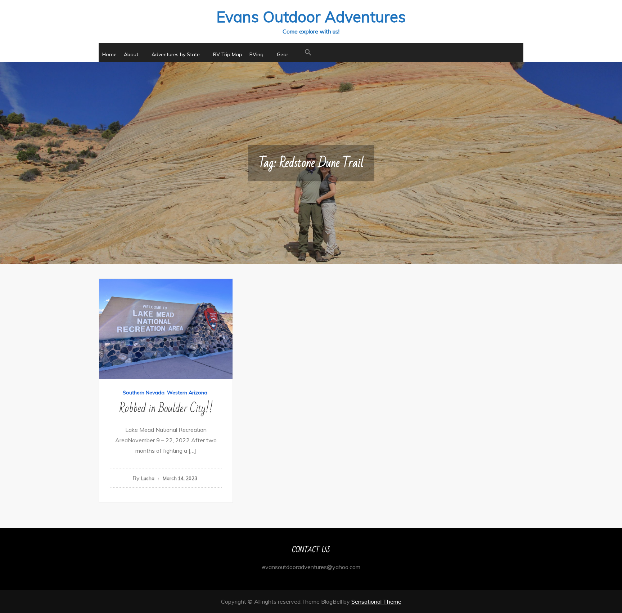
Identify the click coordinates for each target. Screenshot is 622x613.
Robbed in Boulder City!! (166, 408)
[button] (308, 52)
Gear (282, 54)
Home (109, 54)
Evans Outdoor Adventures (311, 16)
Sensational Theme (376, 601)
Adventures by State (176, 54)
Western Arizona (187, 392)
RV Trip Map (227, 54)
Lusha (147, 478)
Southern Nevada (143, 392)
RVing (256, 54)
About (131, 54)
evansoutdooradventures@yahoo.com (311, 567)
